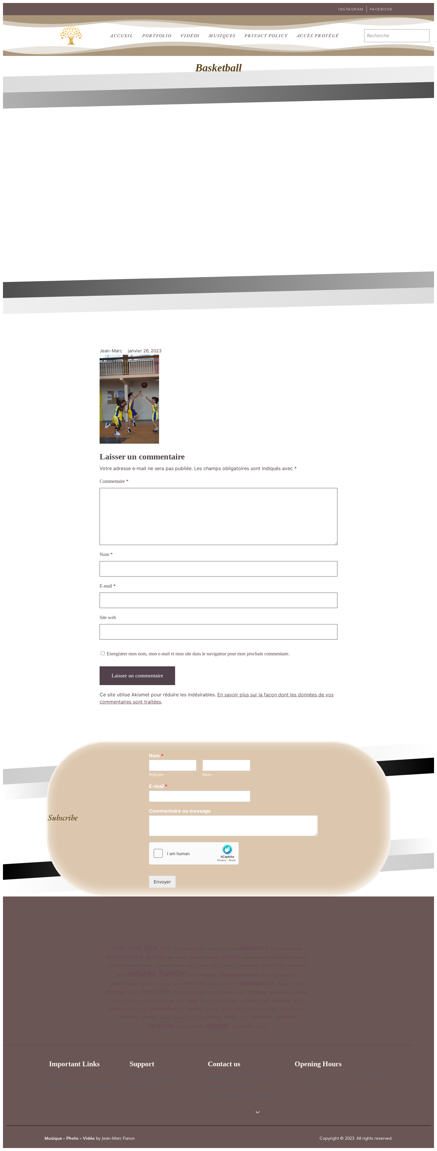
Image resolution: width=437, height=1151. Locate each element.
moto (240, 992)
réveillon (165, 1017)
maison (284, 983)
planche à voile (123, 1008)
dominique (297, 965)
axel (170, 958)
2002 (118, 948)
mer (178, 991)
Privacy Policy (265, 35)
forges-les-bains (239, 974)
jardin (166, 983)
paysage (282, 1001)
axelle (181, 957)
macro (230, 983)
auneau (155, 956)
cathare (178, 966)
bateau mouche (253, 958)
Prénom (156, 774)
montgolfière (221, 992)
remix (239, 1008)
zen (235, 1025)
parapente (249, 1001)
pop (143, 1009)
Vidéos (189, 35)
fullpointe (280, 975)
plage (299, 1001)
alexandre (254, 947)
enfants (141, 973)
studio (230, 1017)
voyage (217, 1025)
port (181, 1009)
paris (265, 1000)
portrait (194, 1009)
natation (151, 1001)
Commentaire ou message (180, 811)
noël (193, 1000)
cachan (113, 966)
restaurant (128, 1017)
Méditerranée (281, 992)
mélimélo (301, 992)
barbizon (197, 957)
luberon (214, 984)
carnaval (162, 965)
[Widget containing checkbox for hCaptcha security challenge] (194, 853)
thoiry (244, 1017)
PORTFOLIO (157, 35)
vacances (161, 1025)
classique (249, 965)
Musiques (221, 35)
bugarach (301, 958)
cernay (192, 965)
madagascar (257, 983)
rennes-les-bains (292, 1009)
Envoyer (162, 882)
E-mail (108, 585)
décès (121, 975)
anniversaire (124, 956)
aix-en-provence (223, 948)
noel (181, 1000)
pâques (211, 1009)
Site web (108, 617)
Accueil (121, 35)
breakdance (279, 957)
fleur (192, 974)
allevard (279, 948)
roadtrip (148, 1017)
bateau (231, 957)
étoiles (261, 1026)
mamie (298, 984)
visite (199, 1026)
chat (204, 965)
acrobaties (197, 948)
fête (293, 975)
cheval (215, 966)
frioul (266, 975)
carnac (145, 965)
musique (258, 992)
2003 (134, 948)
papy (233, 1001)
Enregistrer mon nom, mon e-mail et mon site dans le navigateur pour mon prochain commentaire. (198, 653)
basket (214, 957)
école (247, 1026)
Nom (106, 554)
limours (195, 983)
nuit (204, 1001)
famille (171, 973)
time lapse (262, 1017)
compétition (272, 965)
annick (295, 948)
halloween (149, 984)
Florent (208, 974)
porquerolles (162, 1009)
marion (134, 992)
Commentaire (114, 481)
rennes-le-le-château (261, 1009)
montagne (196, 992)
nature (168, 1000)
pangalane (217, 1001)
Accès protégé (318, 35)
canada (129, 965)
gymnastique (124, 983)
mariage (116, 991)
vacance (285, 1016)
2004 (151, 947)
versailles (184, 1026)
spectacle (211, 1017)
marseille (156, 991)
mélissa (116, 1001)
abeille (179, 948)
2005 (166, 948)
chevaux (230, 965)
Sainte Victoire (186, 1017)
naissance (133, 1001)
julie (178, 983)
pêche (226, 1009)
